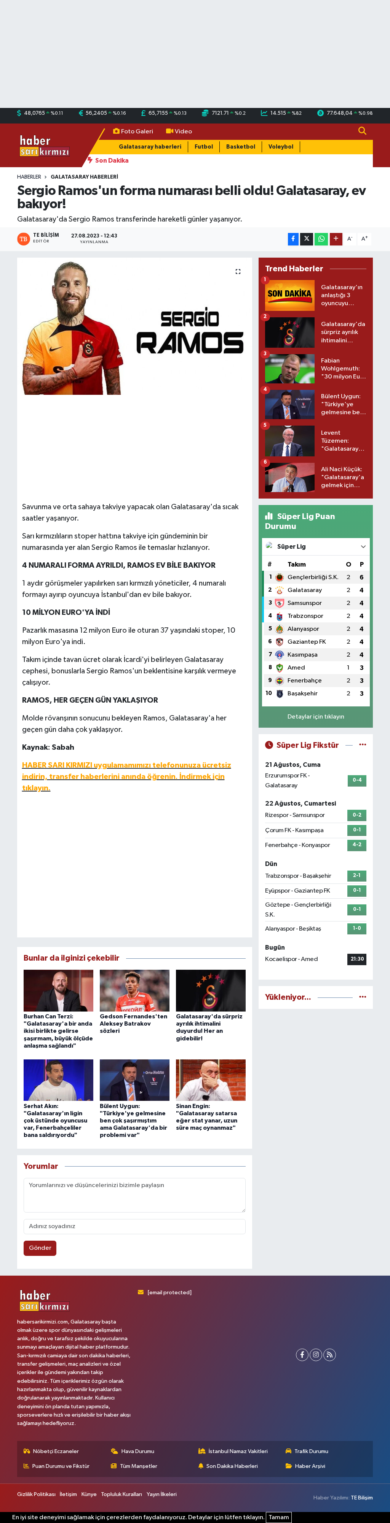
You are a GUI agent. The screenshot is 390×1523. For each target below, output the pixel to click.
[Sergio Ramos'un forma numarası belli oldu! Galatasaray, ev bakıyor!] (134, 326)
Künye (89, 1494)
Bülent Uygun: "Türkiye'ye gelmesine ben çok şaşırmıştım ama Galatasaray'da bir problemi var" (133, 1120)
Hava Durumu (137, 1451)
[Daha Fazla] (336, 239)
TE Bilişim (362, 1498)
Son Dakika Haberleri (232, 1466)
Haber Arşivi (310, 1466)
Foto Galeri (137, 131)
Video (183, 131)
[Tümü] (362, 997)
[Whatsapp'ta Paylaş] (321, 239)
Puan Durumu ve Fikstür (61, 1466)
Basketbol (240, 147)
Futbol (204, 147)
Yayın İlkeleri (162, 1494)
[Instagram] (316, 1355)
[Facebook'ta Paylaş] (293, 239)
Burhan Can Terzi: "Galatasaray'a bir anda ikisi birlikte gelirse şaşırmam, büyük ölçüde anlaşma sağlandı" (58, 1031)
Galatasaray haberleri (150, 147)
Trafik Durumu (311, 1451)
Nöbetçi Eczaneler (56, 1451)
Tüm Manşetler (138, 1466)
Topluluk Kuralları (121, 1494)
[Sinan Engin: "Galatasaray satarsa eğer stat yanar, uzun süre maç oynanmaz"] (211, 1080)
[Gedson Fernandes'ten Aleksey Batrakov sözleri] (134, 990)
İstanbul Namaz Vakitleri (238, 1451)
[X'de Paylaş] (306, 239)
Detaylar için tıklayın (316, 717)
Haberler (29, 177)
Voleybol (281, 147)
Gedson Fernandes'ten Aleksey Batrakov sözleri (133, 1023)
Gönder (40, 1248)
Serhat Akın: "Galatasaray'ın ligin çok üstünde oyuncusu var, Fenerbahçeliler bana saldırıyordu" (55, 1120)
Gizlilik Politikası (36, 1494)
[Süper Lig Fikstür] (362, 745)
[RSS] (329, 1355)
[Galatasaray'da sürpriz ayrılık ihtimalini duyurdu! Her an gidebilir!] (211, 990)
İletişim (68, 1494)
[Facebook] (302, 1355)
